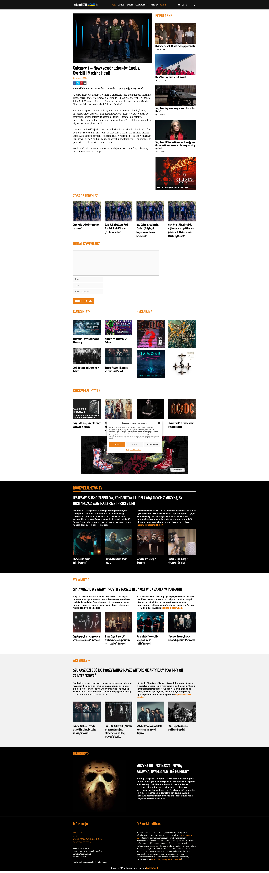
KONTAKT (77, 832)
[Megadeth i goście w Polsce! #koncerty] (87, 333)
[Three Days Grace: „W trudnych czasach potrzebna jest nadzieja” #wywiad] (118, 631)
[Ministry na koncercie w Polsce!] (118, 333)
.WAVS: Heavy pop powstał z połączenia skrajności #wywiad (149, 729)
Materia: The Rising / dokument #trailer (178, 560)
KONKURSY (154, 4)
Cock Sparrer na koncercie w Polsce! (86, 369)
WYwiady (80, 579)
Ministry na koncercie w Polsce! (116, 340)
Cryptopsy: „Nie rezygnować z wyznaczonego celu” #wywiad (86, 638)
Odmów (134, 444)
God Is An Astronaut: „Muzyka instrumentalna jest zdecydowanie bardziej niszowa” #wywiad (118, 731)
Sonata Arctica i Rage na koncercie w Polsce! (116, 369)
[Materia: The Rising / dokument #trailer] (182, 553)
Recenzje (143, 311)
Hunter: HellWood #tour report (116, 560)
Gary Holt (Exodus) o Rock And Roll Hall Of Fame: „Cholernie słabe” (116, 228)
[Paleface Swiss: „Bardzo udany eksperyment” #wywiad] (182, 631)
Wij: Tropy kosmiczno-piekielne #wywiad (178, 727)
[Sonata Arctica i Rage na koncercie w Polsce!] (118, 362)
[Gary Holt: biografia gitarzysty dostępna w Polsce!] (87, 417)
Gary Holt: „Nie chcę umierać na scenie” (86, 226)
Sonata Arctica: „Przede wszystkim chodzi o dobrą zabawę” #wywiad (84, 729)
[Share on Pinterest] (81, 83)
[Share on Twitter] (78, 83)
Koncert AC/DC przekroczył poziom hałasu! (180, 424)
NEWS (114, 4)
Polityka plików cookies (133, 450)
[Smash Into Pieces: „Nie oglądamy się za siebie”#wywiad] (150, 631)
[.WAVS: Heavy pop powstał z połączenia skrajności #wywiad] (150, 720)
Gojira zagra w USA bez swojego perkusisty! (175, 46)
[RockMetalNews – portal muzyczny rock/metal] (86, 4)
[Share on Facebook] (74, 83)
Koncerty (80, 311)
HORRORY (80, 753)
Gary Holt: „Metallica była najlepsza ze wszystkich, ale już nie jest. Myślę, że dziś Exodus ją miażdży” (181, 230)
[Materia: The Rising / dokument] (150, 553)
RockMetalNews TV (87, 487)
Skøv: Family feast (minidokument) (81, 560)
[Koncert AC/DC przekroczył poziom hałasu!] (182, 417)
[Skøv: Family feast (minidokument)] (87, 553)
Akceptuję (117, 444)
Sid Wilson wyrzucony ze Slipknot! (170, 77)
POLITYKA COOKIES (82, 842)
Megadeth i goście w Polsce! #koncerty (86, 340)
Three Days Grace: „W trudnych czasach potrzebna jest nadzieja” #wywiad (117, 639)
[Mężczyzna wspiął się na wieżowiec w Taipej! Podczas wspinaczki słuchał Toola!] (118, 417)
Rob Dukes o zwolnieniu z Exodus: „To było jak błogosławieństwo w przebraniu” (147, 230)
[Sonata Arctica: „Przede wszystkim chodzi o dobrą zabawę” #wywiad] (87, 720)
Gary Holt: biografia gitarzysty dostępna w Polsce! (86, 424)
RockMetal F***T (85, 390)
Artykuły (80, 660)
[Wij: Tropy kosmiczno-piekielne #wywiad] (182, 720)
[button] (159, 423)
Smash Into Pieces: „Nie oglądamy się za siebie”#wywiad (147, 639)
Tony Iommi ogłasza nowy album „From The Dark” (174, 109)
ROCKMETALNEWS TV (141, 4)
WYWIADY (130, 4)
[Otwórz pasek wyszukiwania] (194, 4)
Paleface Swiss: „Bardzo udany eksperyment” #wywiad (181, 638)
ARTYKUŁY (121, 4)
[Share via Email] (84, 83)
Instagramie (166, 859)
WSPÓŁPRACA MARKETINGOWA (87, 839)
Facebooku (155, 859)
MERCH (162, 4)
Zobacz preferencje (151, 444)
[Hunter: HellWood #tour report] (118, 553)
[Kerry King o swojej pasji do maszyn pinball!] (150, 417)
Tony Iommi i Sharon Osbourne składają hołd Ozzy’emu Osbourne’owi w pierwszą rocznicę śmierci (175, 145)
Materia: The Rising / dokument (146, 560)
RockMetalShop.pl (152, 868)
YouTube (177, 859)
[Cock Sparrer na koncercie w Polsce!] (87, 362)
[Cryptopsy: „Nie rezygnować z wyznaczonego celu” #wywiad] (87, 631)
